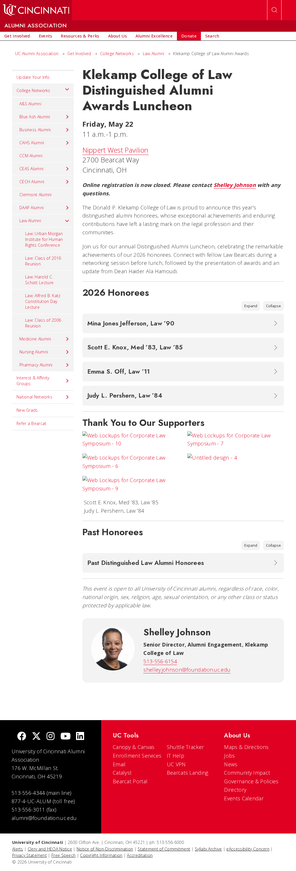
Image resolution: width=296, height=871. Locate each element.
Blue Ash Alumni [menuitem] (34, 116)
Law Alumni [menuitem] (30, 220)
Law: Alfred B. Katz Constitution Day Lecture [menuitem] (43, 301)
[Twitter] (36, 737)
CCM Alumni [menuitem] (30, 155)
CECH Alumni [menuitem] (31, 181)
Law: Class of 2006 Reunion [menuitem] (43, 323)
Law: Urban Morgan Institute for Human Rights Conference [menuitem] (44, 239)
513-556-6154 (160, 661)
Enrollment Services (137, 755)
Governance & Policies (251, 781)
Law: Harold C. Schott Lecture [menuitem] (39, 279)
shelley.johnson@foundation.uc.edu (186, 669)
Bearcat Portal (130, 781)
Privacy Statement (29, 855)
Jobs (229, 755)
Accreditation (140, 855)
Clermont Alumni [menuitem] (35, 194)
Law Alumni (153, 53)
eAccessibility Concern (247, 849)
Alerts (17, 849)
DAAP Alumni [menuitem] (31, 207)
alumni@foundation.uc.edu (44, 817)
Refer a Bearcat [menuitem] (31, 423)
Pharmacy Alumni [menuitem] (36, 365)
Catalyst (122, 772)
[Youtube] (65, 737)
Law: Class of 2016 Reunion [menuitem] (43, 261)
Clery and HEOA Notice (50, 849)
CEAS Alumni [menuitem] (31, 168)
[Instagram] (51, 737)
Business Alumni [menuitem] (35, 129)
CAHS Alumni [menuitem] (31, 142)
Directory (235, 789)
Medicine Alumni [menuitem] (35, 339)
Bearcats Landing (187, 772)
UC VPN (176, 764)
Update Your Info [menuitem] (33, 77)
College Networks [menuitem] (33, 90)
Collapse (273, 305)
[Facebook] (21, 737)
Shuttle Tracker (185, 746)
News (230, 764)
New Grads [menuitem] (27, 410)
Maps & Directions (246, 746)
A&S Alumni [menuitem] (30, 103)
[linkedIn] (80, 737)
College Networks (117, 53)
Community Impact (247, 772)
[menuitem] (17, 36)
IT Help (175, 755)
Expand (250, 305)
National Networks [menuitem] (34, 397)
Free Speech (63, 855)
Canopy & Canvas (134, 746)
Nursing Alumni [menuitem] (33, 352)
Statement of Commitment (164, 849)
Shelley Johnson (235, 184)
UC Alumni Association (36, 53)
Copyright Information (101, 855)
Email (119, 764)
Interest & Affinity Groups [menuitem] (32, 380)
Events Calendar (244, 798)
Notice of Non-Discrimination (105, 849)
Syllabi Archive (208, 849)
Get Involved (79, 53)
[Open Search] (274, 10)
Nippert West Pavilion (115, 150)
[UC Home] (36, 10)
